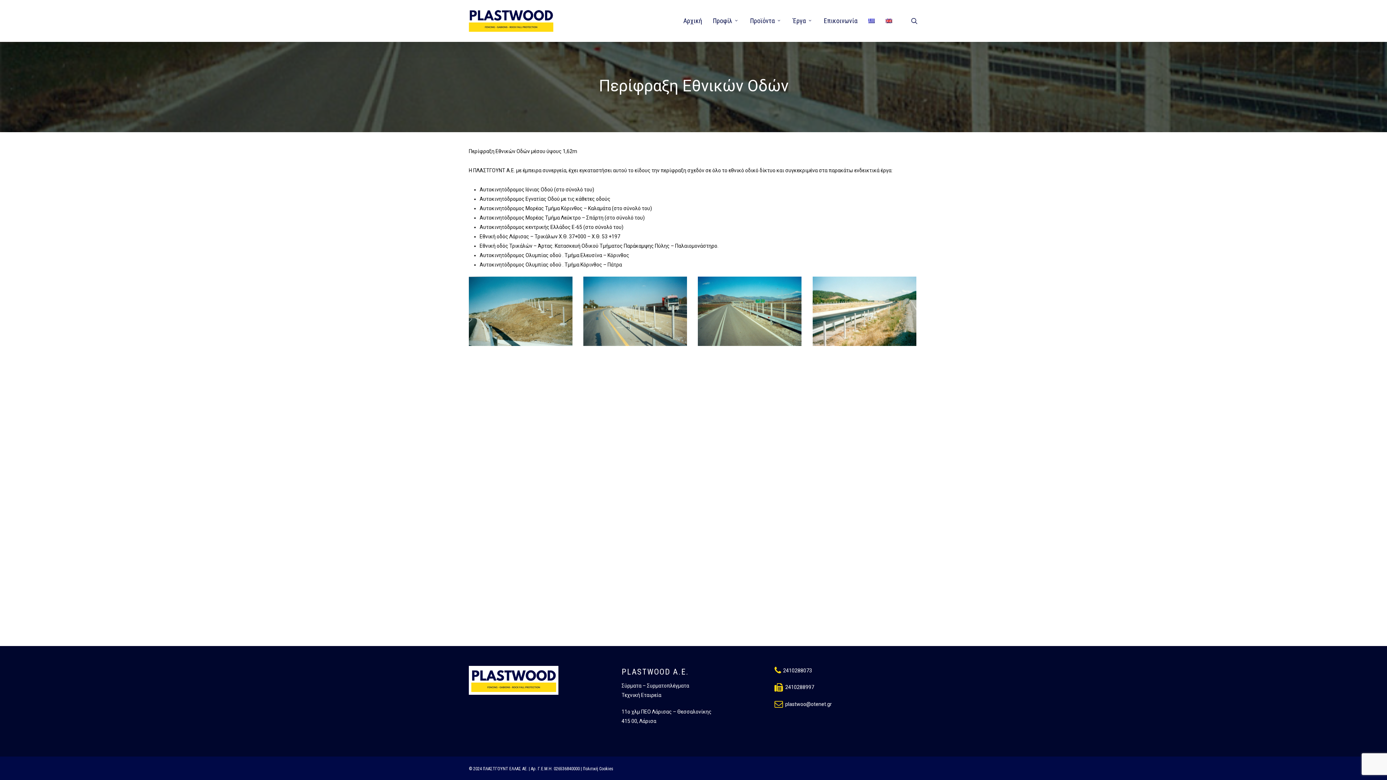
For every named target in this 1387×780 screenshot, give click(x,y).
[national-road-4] (522, 312)
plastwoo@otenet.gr (808, 704)
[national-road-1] (865, 312)
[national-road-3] (636, 312)
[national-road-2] (751, 312)
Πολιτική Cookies (598, 768)
